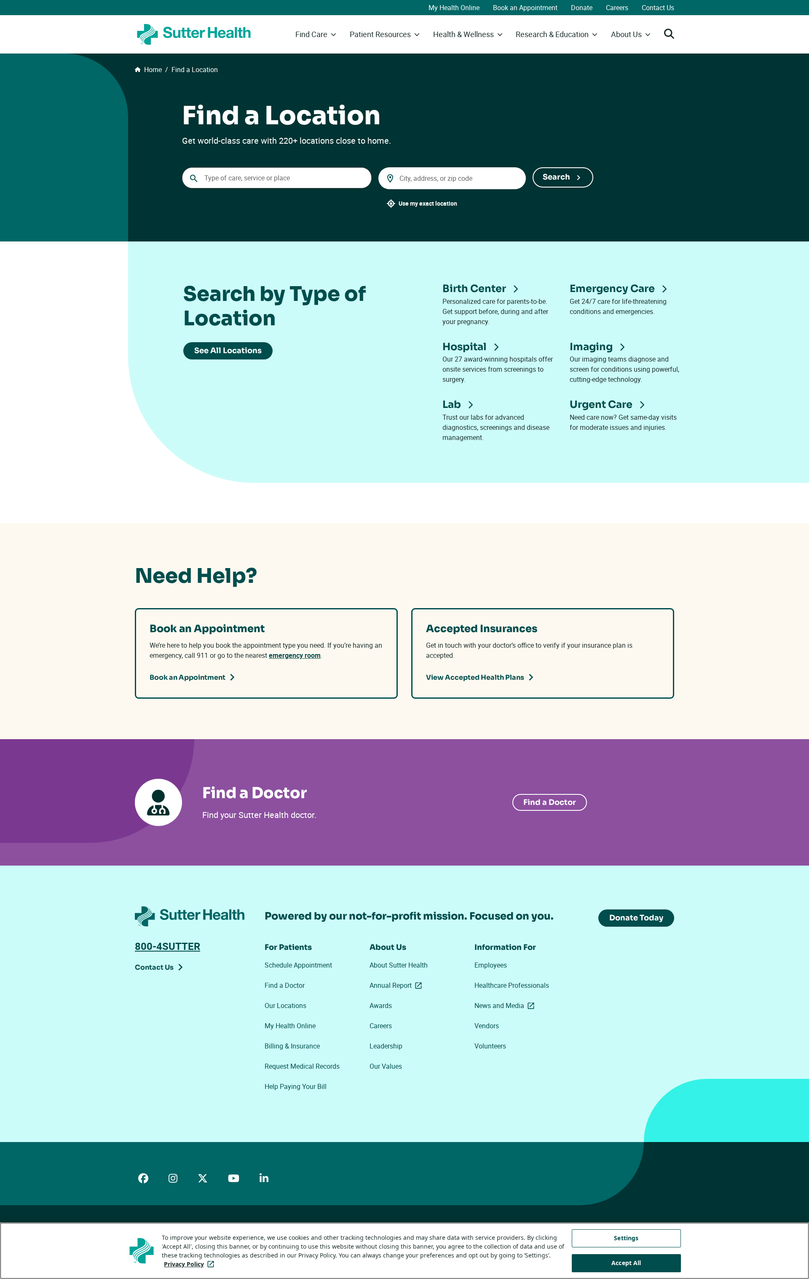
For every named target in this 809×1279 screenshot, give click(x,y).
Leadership (386, 1046)
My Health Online (454, 7)
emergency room (295, 655)
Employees (490, 965)
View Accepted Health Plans (475, 677)
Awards (381, 1005)
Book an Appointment (525, 7)
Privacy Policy (190, 1264)
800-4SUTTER (167, 946)
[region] (404, 1251)
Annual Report (397, 985)
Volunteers (490, 1046)
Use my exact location (428, 203)
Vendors (486, 1025)
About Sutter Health (399, 965)
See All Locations (228, 350)
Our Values (386, 1066)
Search (556, 177)
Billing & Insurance (292, 1046)
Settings (626, 1238)
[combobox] (276, 178)
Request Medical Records (302, 1066)
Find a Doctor (549, 802)
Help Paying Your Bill (296, 1086)
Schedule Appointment (298, 965)
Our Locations (285, 1005)
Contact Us (658, 7)
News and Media (506, 1005)
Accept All (626, 1263)
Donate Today (636, 917)
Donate (581, 7)
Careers (617, 7)
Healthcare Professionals (511, 985)
